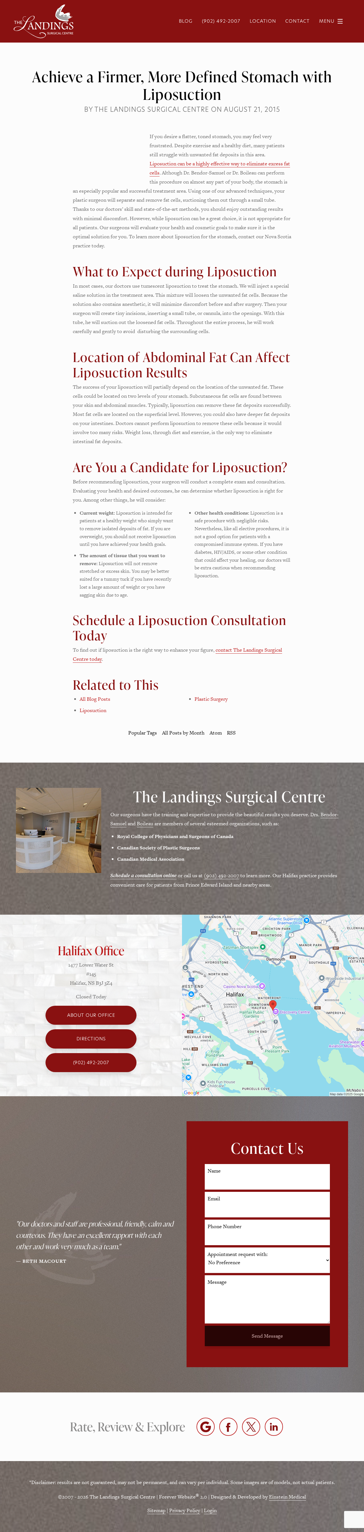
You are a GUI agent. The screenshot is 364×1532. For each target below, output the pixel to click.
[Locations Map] (273, 1004)
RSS (231, 732)
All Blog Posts (95, 698)
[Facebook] (228, 1427)
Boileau (145, 823)
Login (210, 1510)
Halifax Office (91, 950)
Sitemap (156, 1510)
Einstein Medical (287, 1496)
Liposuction (93, 710)
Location (263, 21)
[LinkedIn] (274, 1427)
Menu (326, 21)
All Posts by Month (183, 732)
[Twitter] (251, 1427)
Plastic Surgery (211, 698)
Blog (186, 21)
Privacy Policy (184, 1510)
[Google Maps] (206, 1427)
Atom (216, 732)
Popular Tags (142, 732)
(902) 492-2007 (221, 875)
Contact (297, 21)
